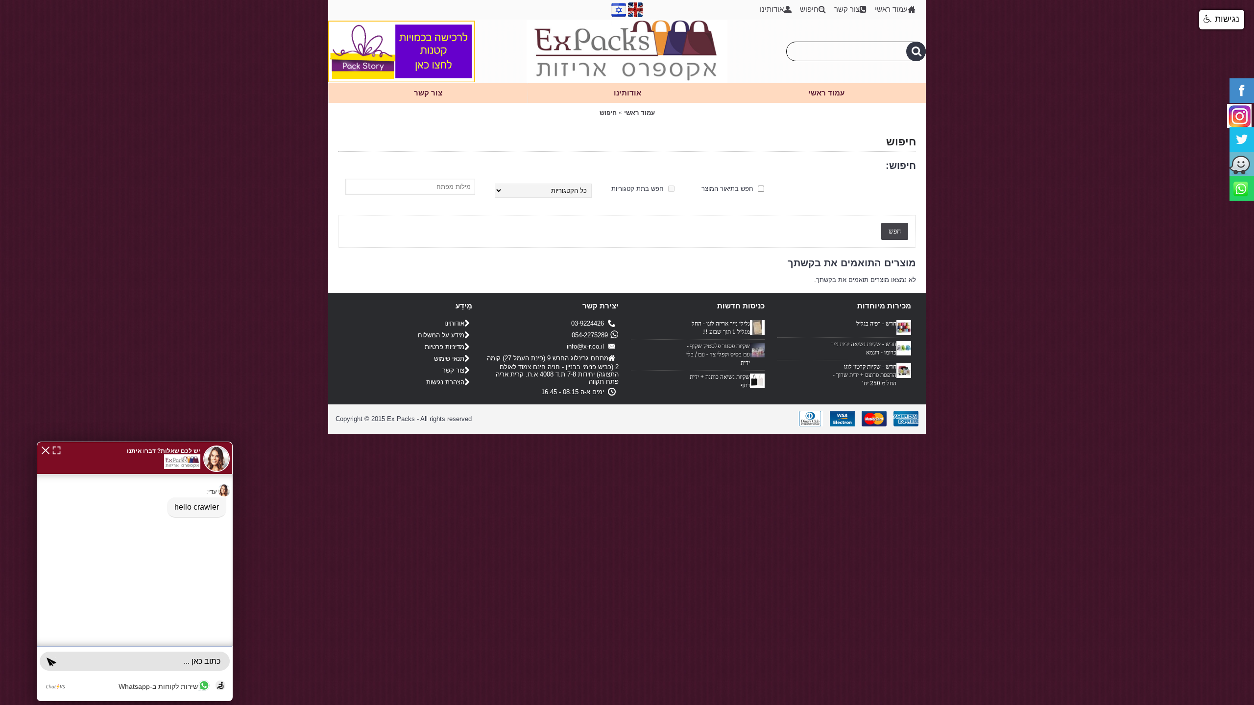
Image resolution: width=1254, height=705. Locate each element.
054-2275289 (590, 335)
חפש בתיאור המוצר (728, 188)
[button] (45, 449)
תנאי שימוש (449, 358)
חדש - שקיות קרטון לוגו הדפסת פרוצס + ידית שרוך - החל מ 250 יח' (864, 375)
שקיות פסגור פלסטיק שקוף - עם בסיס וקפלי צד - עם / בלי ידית (718, 354)
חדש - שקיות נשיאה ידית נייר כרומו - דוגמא (863, 348)
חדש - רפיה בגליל (876, 323)
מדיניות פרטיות (444, 347)
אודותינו (454, 323)
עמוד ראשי (639, 113)
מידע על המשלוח (441, 335)
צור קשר (453, 370)
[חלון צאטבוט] (135, 571)
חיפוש (608, 113)
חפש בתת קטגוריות (638, 188)
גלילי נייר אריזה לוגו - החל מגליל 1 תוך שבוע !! (721, 327)
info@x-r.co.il (587, 346)
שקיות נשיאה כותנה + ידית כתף (720, 381)
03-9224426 (589, 323)
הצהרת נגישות (445, 382)
